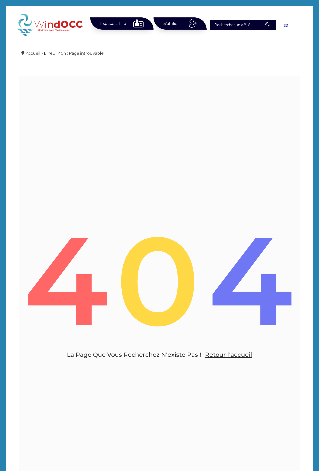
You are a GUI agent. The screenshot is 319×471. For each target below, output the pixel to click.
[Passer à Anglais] (286, 25)
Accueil (33, 53)
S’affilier (171, 23)
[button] (268, 24)
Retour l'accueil (228, 354)
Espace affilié (113, 23)
